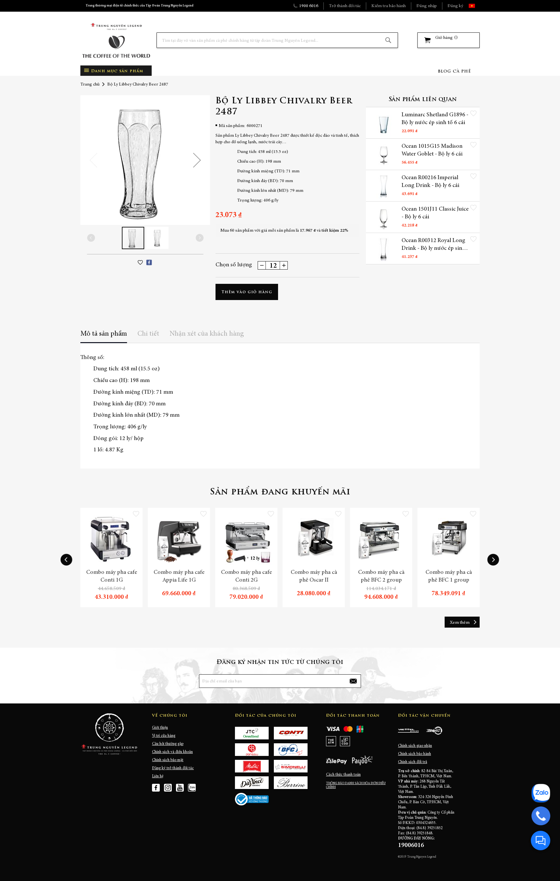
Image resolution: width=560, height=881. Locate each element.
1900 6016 (308, 6)
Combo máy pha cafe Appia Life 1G (179, 576)
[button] (477, 5)
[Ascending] (283, 265)
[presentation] (66, 560)
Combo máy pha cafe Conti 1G (111, 576)
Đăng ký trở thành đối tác (173, 768)
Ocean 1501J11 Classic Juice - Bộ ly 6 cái (435, 213)
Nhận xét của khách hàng (206, 334)
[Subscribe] (353, 681)
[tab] (103, 336)
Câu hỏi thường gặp (167, 744)
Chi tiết (148, 334)
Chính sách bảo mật (167, 760)
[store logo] (116, 40)
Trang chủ (89, 84)
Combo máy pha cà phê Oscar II (314, 576)
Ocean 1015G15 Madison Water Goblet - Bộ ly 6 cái (432, 150)
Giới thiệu (160, 728)
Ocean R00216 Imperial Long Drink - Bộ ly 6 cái (430, 182)
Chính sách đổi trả (412, 762)
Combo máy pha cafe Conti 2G (246, 576)
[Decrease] (262, 265)
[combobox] (277, 40)
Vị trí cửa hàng (163, 736)
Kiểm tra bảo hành (388, 6)
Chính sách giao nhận (415, 746)
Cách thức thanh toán (343, 775)
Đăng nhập (426, 6)
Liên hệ (157, 776)
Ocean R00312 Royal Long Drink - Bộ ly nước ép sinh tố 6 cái (433, 245)
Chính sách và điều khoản (172, 752)
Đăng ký (455, 6)
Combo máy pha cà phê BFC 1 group (449, 576)
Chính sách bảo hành (414, 754)
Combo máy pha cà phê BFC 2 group (381, 576)
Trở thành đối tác (345, 6)
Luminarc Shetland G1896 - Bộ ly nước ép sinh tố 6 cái (435, 119)
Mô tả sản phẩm (103, 334)
